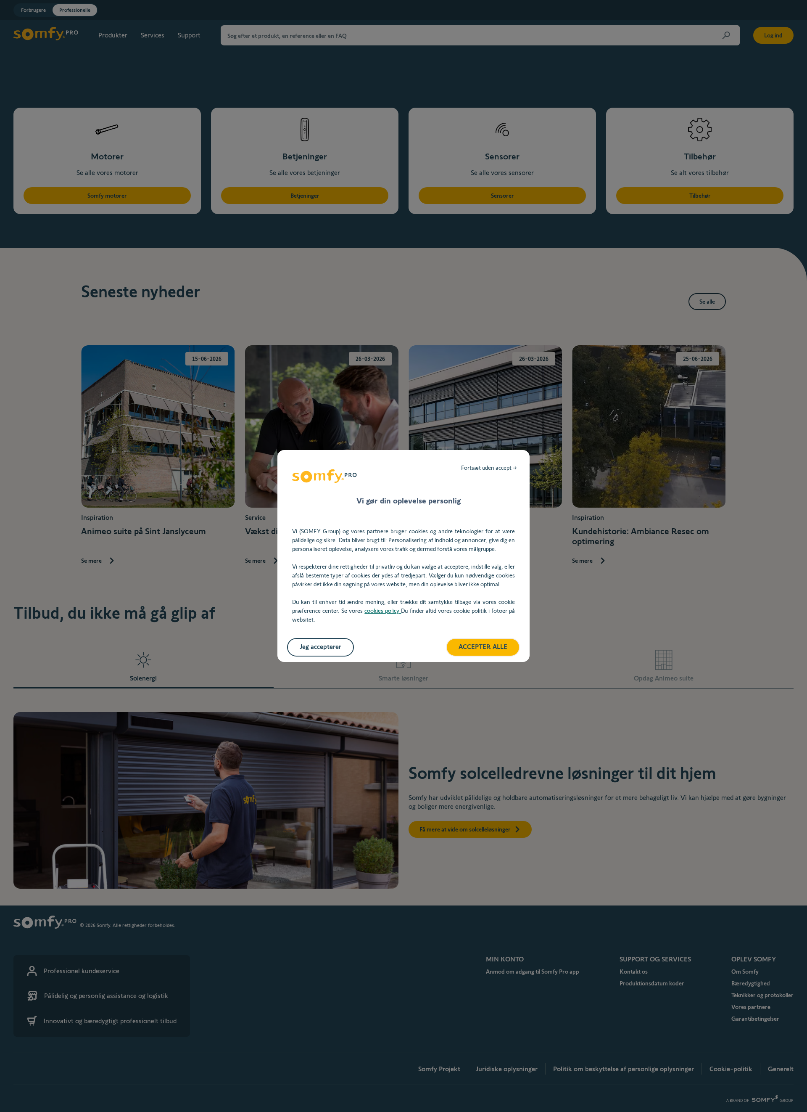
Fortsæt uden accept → (489, 467)
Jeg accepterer (320, 646)
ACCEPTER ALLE (483, 646)
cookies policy (382, 610)
